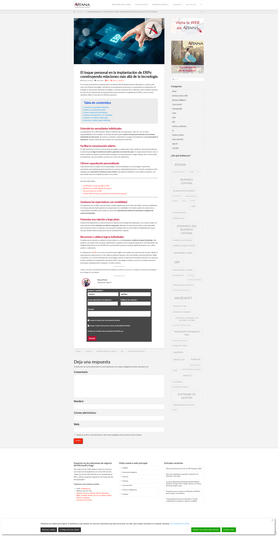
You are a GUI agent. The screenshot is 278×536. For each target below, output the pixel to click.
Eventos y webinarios (179, 126)
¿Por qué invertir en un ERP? (92, 191)
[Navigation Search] (201, 5)
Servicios (125, 481)
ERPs (95, 252)
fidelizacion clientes (136, 351)
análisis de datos (179, 172)
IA (173, 130)
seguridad (177, 382)
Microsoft (183, 298)
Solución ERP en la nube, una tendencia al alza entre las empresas (105, 193)
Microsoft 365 (179, 306)
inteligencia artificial (183, 285)
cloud (184, 201)
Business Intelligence (179, 100)
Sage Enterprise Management (191, 369)
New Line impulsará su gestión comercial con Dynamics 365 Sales (182, 475)
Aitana (174, 91)
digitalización (179, 213)
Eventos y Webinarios (129, 490)
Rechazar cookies (48, 530)
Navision (178, 352)
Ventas (174, 409)
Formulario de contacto (84, 500)
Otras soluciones (177, 139)
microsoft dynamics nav (187, 333)
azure (191, 172)
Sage (175, 370)
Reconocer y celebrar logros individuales (97, 120)
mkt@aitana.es (85, 488)
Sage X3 (175, 144)
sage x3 (187, 376)
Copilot (192, 200)
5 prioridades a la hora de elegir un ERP (96, 186)
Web (76, 424)
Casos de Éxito (127, 485)
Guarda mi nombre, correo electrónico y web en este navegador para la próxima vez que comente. (109, 435)
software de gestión (187, 396)
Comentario (81, 372)
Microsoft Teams (180, 346)
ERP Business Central (183, 270)
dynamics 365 (179, 218)
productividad (195, 365)
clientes (88, 351)
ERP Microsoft (178, 275)
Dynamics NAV (183, 253)
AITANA (125, 468)
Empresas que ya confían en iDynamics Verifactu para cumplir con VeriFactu (183, 492)
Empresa (125, 494)
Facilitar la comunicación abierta (94, 110)
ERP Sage (191, 275)
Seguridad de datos (180, 387)
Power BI (195, 359)
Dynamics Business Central (184, 246)
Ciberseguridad (177, 109)
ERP (107, 80)
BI (198, 172)
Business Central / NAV (180, 96)
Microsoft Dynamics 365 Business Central (186, 319)
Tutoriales (175, 148)
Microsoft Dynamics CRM (181, 325)
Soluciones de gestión (129, 472)
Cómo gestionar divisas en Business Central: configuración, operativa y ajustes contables (182, 500)
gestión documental (194, 279)
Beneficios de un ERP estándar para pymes (97, 188)
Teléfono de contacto (133, 300)
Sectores (125, 477)
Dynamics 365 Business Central (187, 230)
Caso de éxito (176, 196)
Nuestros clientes (178, 135)
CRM (174, 117)
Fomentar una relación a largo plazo (96, 118)
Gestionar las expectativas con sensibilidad (98, 115)
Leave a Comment (118, 80)
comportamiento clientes (106, 351)
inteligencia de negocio (180, 290)
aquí (122, 331)
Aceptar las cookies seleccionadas (206, 530)
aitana (78, 351)
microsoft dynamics (182, 312)
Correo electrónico (85, 413)
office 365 (179, 360)
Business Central (186, 181)
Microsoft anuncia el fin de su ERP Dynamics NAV (184, 468)
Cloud (174, 113)
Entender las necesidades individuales (96, 107)
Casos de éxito (177, 104)
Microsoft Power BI (180, 340)
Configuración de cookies (69, 530)
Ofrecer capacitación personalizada (95, 112)
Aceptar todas (228, 530)
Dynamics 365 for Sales (182, 240)
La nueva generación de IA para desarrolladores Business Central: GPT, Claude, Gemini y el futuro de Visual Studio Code (183, 484)
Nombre (79, 401)
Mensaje (91, 309)
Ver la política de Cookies (179, 524)
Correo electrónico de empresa (103, 300)
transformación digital (183, 405)
